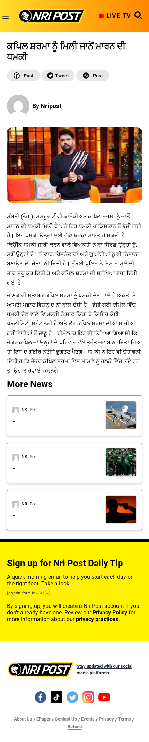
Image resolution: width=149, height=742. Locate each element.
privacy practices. (98, 619)
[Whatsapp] (92, 75)
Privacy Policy (110, 612)
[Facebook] (23, 75)
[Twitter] (58, 75)
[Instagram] (88, 697)
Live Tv (119, 15)
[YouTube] (104, 697)
